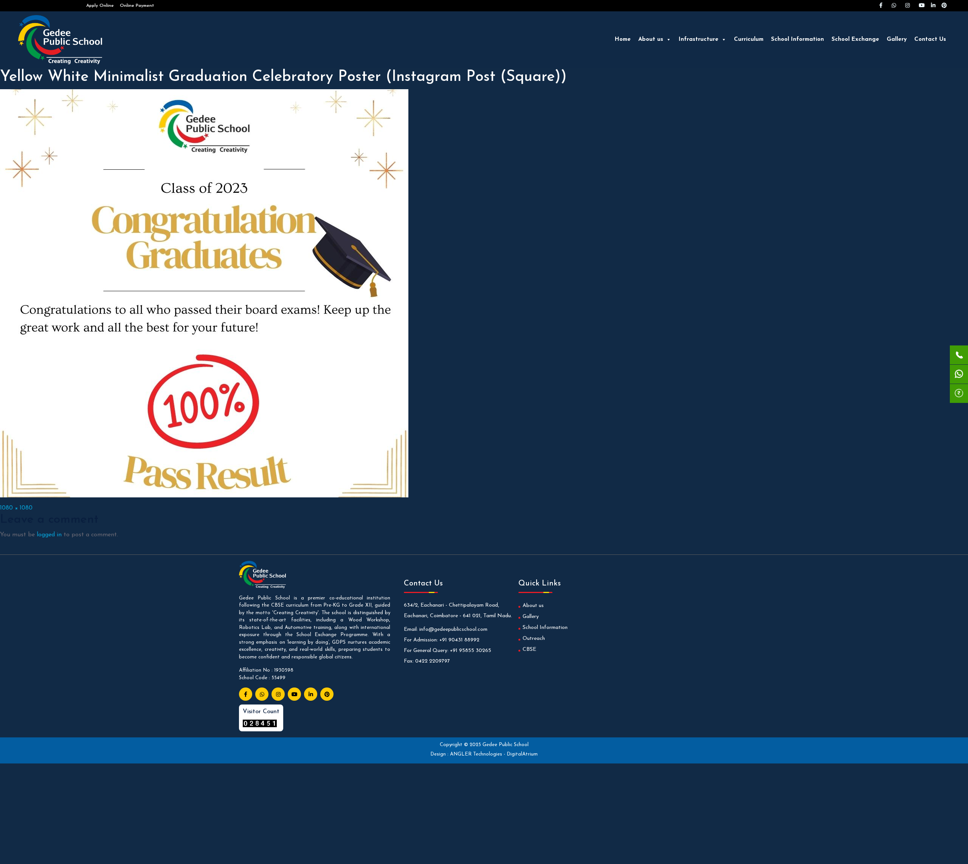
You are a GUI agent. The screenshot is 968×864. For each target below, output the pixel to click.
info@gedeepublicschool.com (453, 629)
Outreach (534, 638)
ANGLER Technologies (477, 754)
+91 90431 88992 (459, 640)
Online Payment (137, 5)
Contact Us (930, 39)
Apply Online (100, 5)
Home (623, 39)
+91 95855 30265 (470, 650)
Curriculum (748, 39)
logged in (49, 535)
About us (650, 39)
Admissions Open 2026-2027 (49, 5)
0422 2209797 (432, 661)
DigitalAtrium (522, 754)
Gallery (897, 39)
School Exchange (855, 39)
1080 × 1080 (16, 508)
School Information (797, 39)
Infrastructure (698, 39)
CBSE (529, 649)
